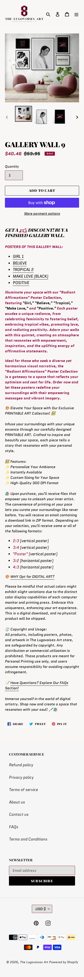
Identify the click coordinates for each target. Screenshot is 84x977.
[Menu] (76, 14)
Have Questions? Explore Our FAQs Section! (36, 685)
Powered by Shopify (63, 962)
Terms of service (23, 789)
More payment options (42, 213)
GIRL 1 (18, 256)
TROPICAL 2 (23, 269)
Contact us (18, 814)
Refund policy (21, 765)
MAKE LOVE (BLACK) (30, 276)
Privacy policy (21, 777)
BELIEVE (20, 263)
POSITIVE (21, 282)
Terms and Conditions (28, 839)
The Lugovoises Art (34, 962)
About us (17, 802)
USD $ (40, 908)
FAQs (13, 827)
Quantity (12, 166)
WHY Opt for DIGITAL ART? (32, 576)
